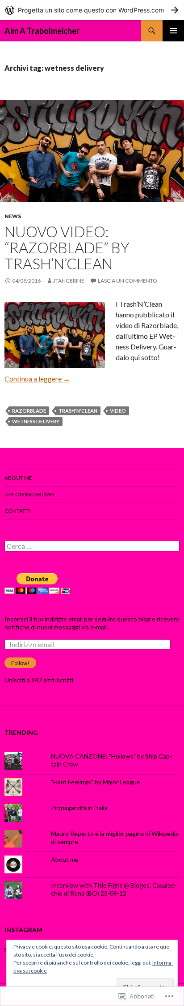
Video (118, 411)
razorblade (29, 411)
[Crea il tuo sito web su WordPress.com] (92, 10)
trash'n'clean (78, 411)
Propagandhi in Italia (79, 807)
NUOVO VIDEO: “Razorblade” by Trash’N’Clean (67, 247)
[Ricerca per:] (92, 546)
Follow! (20, 663)
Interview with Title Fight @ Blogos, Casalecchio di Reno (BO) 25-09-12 (113, 889)
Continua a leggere (37, 378)
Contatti (17, 510)
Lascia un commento (127, 280)
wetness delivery (35, 421)
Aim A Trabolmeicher (41, 31)
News (12, 216)
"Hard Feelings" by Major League (95, 782)
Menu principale (173, 30)
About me (18, 478)
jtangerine (68, 280)
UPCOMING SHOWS (29, 494)
